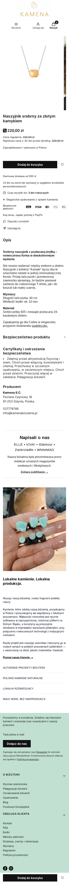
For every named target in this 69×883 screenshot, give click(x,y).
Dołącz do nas (17, 744)
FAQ (5, 827)
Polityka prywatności (15, 854)
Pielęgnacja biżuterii (15, 788)
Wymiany (8, 845)
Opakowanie (10, 797)
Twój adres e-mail (13, 734)
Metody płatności (13, 836)
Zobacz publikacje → (34, 471)
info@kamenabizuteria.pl (20, 413)
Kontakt (7, 823)
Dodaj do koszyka (30, 164)
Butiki (6, 832)
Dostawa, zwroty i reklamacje (20, 841)
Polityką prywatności (28, 759)
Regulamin (41, 752)
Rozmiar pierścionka (15, 784)
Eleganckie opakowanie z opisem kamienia (30, 199)
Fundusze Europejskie (16, 806)
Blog (5, 802)
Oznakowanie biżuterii (16, 793)
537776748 (11, 408)
